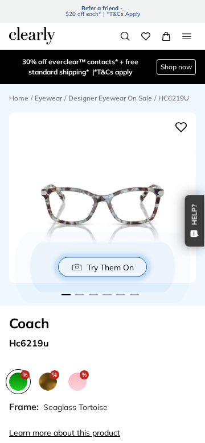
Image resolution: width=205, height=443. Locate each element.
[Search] (125, 36)
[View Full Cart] (166, 36)
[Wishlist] (146, 36)
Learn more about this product (64, 433)
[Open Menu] (187, 36)
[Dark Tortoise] (48, 382)
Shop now (176, 66)
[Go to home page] (32, 35)
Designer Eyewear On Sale (110, 98)
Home (18, 98)
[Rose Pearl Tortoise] (77, 382)
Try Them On (110, 267)
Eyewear (48, 98)
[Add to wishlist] (181, 127)
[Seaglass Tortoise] (18, 382)
